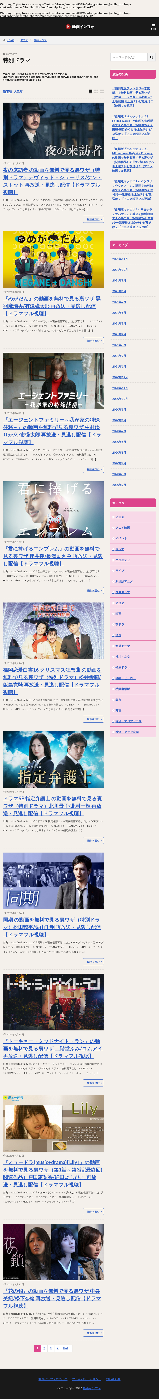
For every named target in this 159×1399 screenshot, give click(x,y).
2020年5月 (119, 452)
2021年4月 (119, 334)
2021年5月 (119, 323)
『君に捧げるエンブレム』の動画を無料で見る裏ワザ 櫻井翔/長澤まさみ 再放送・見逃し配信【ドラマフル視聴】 (53, 555)
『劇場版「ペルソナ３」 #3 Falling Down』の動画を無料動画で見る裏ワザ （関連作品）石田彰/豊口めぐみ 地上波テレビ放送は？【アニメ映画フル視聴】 (132, 127)
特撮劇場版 (123, 689)
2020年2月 (119, 484)
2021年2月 (119, 355)
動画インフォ (92, 1388)
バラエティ (123, 560)
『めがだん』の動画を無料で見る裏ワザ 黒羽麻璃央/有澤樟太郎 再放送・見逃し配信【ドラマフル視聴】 (52, 305)
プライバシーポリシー (86, 1379)
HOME (10, 40)
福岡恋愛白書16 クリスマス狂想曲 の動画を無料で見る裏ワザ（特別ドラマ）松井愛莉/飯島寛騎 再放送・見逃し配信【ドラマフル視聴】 (52, 681)
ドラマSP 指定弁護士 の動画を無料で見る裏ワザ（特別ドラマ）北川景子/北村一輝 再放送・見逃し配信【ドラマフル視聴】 (52, 805)
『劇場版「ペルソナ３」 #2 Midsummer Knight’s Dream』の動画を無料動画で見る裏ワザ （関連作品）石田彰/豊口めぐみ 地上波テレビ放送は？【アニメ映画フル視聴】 (133, 159)
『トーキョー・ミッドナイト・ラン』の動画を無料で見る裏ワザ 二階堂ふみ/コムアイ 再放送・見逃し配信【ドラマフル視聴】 (53, 1048)
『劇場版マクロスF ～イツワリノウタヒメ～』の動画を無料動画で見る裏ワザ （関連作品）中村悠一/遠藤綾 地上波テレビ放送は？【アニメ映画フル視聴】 (132, 190)
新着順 (7, 91)
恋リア (120, 603)
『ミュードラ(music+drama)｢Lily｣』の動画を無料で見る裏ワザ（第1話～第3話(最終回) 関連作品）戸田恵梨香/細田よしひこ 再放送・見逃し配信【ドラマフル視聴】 (52, 1173)
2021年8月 (119, 291)
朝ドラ (120, 624)
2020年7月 (119, 431)
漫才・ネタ (123, 656)
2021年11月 (120, 259)
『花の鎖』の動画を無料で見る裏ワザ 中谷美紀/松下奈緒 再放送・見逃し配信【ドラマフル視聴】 (52, 1298)
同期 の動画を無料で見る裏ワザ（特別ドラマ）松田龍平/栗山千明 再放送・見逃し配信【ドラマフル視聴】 (52, 926)
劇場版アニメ (124, 581)
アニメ (120, 517)
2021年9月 (119, 280)
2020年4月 (119, 463)
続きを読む (93, 219)
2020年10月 (120, 398)
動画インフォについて (53, 1379)
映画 (118, 613)
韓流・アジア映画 (127, 732)
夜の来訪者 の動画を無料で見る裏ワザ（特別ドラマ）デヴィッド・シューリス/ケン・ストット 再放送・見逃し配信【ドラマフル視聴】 (52, 181)
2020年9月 (119, 409)
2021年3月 (119, 345)
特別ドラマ (40, 40)
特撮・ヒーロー (126, 678)
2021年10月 (120, 269)
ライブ (120, 570)
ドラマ (24, 40)
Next (65, 1348)
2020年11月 (120, 388)
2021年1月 (119, 366)
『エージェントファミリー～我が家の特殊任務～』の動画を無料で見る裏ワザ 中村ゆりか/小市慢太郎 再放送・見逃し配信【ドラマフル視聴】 (52, 431)
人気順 (18, 91)
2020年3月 (119, 474)
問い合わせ (113, 1379)
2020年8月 (119, 420)
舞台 (118, 699)
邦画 (118, 710)
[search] (152, 57)
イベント (121, 538)
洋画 (118, 635)
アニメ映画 (123, 527)
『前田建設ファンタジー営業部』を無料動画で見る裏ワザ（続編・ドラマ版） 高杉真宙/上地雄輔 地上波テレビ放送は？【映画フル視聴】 (132, 96)
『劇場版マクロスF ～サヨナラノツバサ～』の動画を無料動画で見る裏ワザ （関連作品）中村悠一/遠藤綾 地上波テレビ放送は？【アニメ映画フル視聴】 (132, 218)
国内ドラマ (123, 592)
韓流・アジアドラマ (129, 721)
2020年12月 (120, 377)
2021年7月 (119, 302)
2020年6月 (119, 441)
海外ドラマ (123, 646)
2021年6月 (119, 312)
